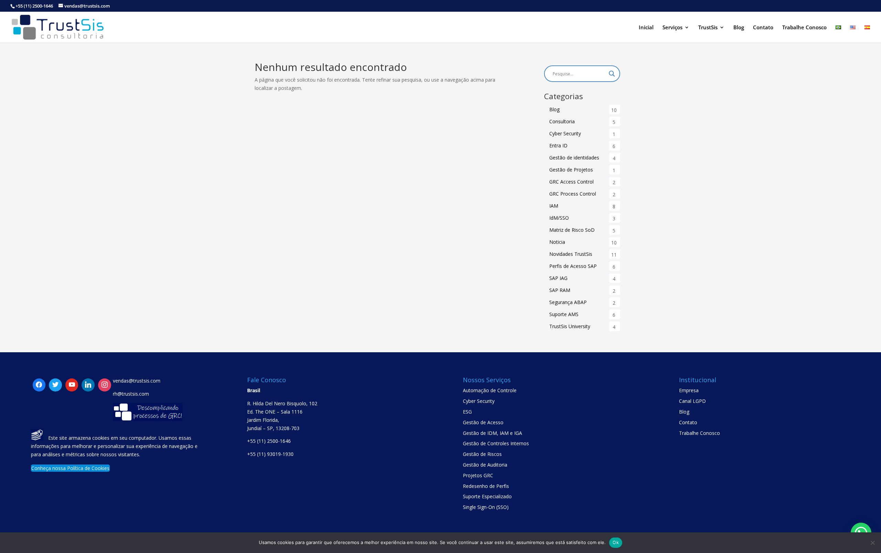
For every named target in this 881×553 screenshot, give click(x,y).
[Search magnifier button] (612, 74)
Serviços (672, 28)
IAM (553, 205)
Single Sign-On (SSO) (486, 507)
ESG (467, 411)
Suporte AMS (564, 314)
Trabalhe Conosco (804, 28)
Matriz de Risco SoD (572, 230)
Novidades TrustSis (570, 254)
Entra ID (558, 145)
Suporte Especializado (487, 496)
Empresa (689, 390)
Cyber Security (565, 133)
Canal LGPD (692, 401)
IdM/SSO (559, 218)
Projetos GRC (478, 475)
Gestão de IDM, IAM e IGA (492, 433)
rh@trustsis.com (131, 393)
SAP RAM (559, 290)
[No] (872, 542)
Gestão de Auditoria (485, 464)
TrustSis (708, 28)
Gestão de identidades (574, 157)
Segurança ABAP (568, 302)
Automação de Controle (490, 390)
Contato (763, 28)
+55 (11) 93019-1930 (270, 454)
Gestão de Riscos (482, 454)
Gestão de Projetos (571, 169)
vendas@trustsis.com (136, 380)
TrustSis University (569, 326)
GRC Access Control (571, 181)
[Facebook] (39, 385)
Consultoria (562, 121)
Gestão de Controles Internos (496, 443)
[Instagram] (88, 385)
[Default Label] (55, 385)
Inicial (646, 28)
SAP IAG (558, 278)
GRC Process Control (572, 193)
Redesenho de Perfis (486, 486)
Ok (616, 542)
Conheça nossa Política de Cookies (70, 468)
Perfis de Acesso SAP (573, 266)
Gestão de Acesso (483, 422)
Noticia (557, 242)
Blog (738, 28)
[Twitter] (72, 385)
